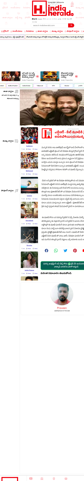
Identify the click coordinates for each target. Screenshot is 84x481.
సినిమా (65, 151)
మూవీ (72, 170)
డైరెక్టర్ (50, 232)
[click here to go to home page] (53, 15)
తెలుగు (34, 19)
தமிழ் (59, 19)
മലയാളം (34, 22)
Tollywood (38, 85)
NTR (52, 85)
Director (65, 85)
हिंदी (44, 19)
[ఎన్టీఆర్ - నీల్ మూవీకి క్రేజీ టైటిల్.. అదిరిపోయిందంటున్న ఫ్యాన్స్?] (56, 252)
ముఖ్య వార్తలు (8, 141)
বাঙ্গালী (69, 19)
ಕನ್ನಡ (54, 19)
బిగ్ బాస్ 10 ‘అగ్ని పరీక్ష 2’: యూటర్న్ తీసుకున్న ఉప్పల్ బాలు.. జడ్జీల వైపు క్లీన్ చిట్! (28, 75)
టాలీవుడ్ (59, 147)
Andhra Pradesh (11, 85)
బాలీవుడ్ (64, 184)
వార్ (65, 236)
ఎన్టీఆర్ (51, 151)
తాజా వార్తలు (8, 91)
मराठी (64, 19)
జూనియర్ (45, 151)
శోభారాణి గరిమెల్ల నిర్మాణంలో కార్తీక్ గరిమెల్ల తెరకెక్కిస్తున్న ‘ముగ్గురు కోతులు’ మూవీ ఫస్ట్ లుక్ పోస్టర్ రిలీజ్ (67, 75)
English (40, 19)
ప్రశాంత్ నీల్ (55, 192)
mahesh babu (25, 85)
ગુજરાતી (48, 19)
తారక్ (77, 155)
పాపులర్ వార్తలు (7, 191)
